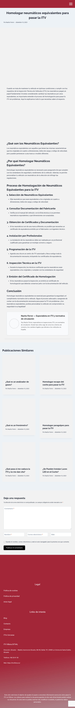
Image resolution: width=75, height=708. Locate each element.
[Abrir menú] (71, 3)
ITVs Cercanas (9, 635)
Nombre (8, 535)
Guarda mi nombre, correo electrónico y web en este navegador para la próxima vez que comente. (37, 542)
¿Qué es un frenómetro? (16, 425)
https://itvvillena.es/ (13, 663)
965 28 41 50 (14, 658)
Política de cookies (11, 591)
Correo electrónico (35, 535)
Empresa (7, 629)
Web (53, 535)
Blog (5, 618)
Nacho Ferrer (10, 22)
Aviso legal (8, 602)
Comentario (9, 509)
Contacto (7, 624)
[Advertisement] (37, 72)
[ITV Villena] (10, 3)
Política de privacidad (12, 596)
